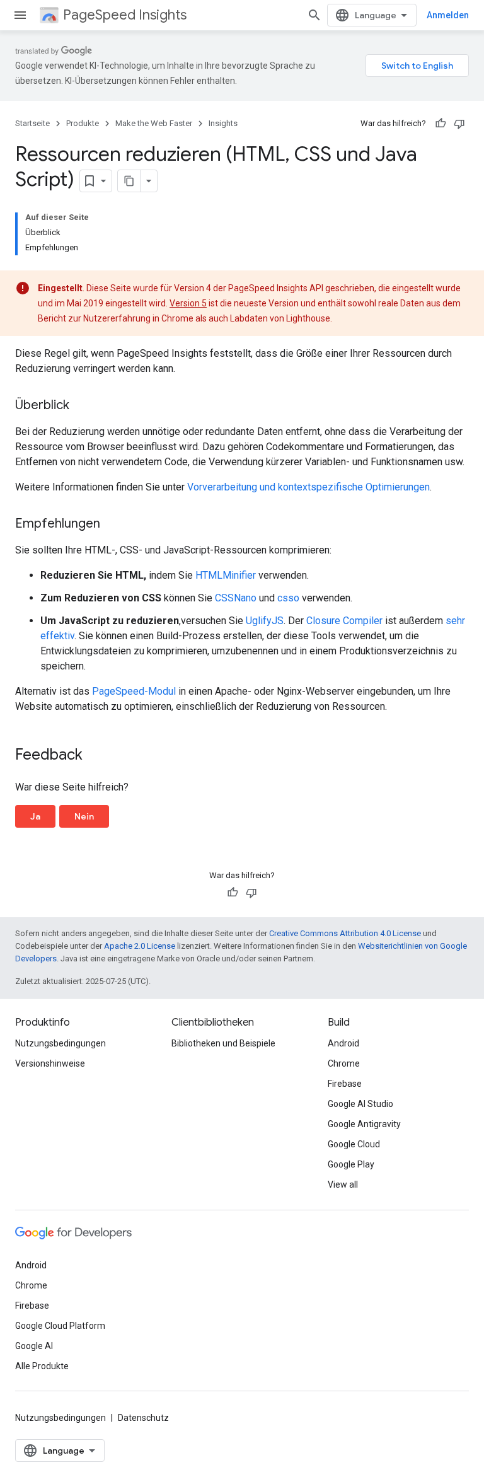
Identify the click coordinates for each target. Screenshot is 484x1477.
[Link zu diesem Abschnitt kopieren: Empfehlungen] (112, 524)
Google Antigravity (364, 1124)
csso (288, 598)
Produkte (82, 123)
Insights (223, 123)
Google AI (34, 1346)
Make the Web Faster (153, 123)
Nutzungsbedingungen (60, 1043)
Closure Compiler (344, 621)
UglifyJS (265, 621)
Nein (84, 816)
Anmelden (448, 15)
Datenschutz (143, 1418)
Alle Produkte (42, 1366)
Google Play (351, 1164)
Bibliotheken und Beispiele (223, 1043)
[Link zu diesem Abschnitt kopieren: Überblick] (82, 406)
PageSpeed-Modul (134, 691)
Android (343, 1043)
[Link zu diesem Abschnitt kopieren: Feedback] (95, 755)
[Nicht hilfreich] (459, 123)
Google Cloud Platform (60, 1326)
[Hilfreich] (440, 123)
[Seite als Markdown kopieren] (129, 181)
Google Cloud (354, 1144)
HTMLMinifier (225, 575)
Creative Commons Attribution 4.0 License (345, 933)
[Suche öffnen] (314, 15)
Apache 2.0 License (139, 946)
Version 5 (188, 303)
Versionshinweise (50, 1063)
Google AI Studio (360, 1104)
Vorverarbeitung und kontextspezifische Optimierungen (308, 487)
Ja (35, 816)
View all (343, 1184)
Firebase (345, 1084)
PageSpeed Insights (125, 14)
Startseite (32, 123)
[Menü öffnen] (20, 15)
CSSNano (235, 598)
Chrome (344, 1063)
